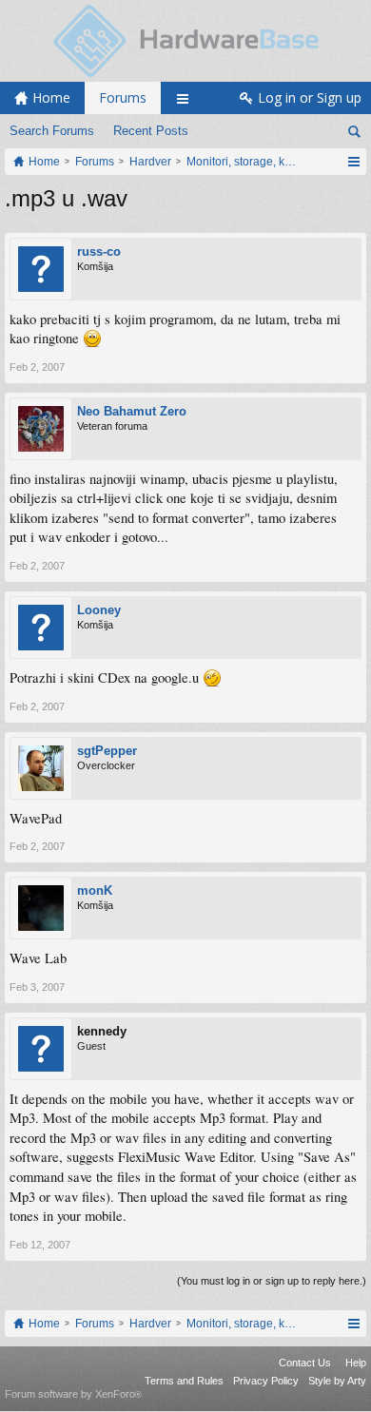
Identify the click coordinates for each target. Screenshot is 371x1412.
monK (94, 890)
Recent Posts (150, 131)
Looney (99, 610)
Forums (122, 97)
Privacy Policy (266, 1380)
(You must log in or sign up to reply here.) (271, 1280)
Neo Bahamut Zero (131, 411)
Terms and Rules (184, 1380)
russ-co (99, 251)
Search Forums (52, 131)
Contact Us (305, 1362)
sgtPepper (107, 751)
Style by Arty (337, 1380)
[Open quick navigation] (353, 161)
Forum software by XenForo (73, 1394)
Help (355, 1362)
